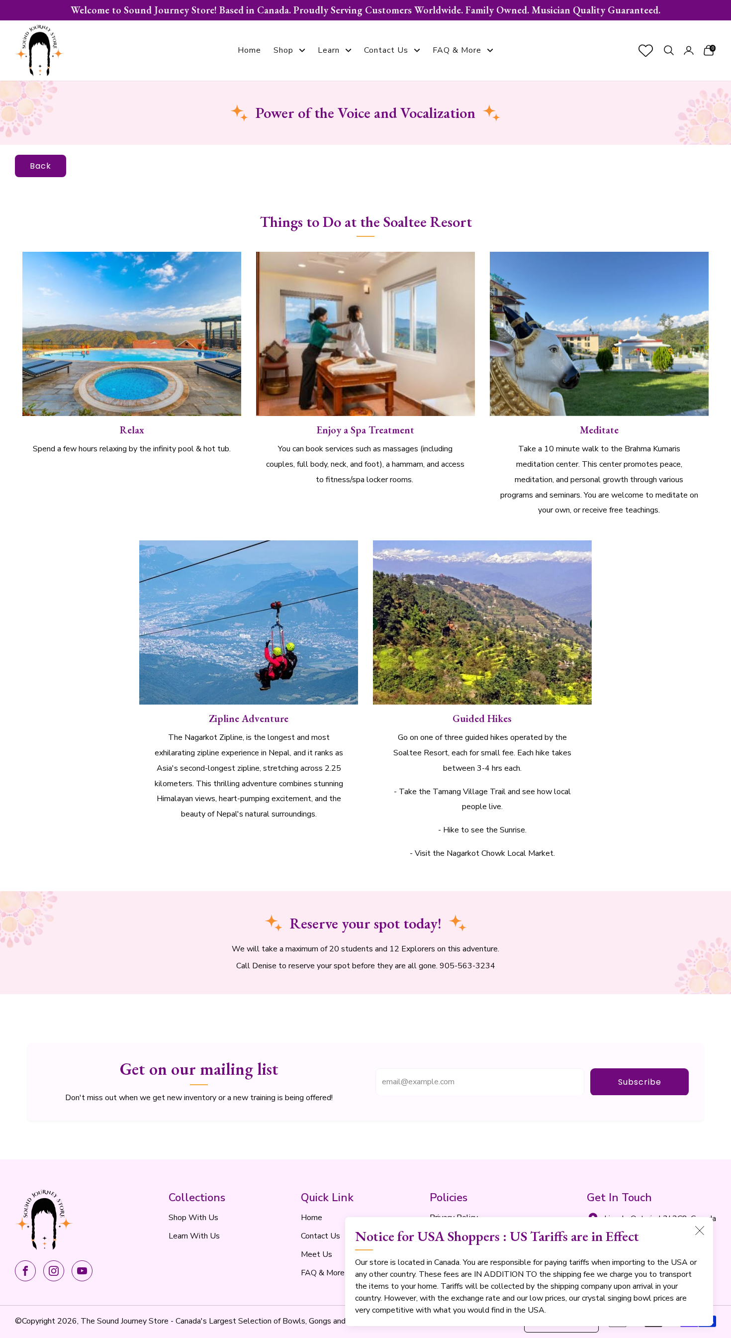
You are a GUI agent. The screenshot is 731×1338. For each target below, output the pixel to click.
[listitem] (365, 10)
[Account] (688, 50)
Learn (329, 50)
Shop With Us (193, 1217)
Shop (283, 50)
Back (40, 166)
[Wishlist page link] (646, 50)
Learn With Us (194, 1236)
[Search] (668, 50)
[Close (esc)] (699, 1230)
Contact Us (386, 50)
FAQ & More (457, 50)
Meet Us (316, 1254)
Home (249, 50)
